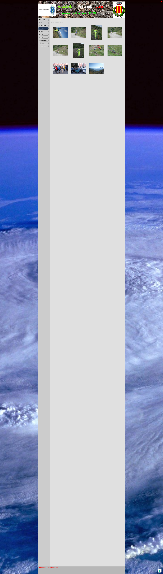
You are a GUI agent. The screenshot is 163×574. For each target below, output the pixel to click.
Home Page (42, 19)
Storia (40, 22)
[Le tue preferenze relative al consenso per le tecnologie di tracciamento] (159, 570)
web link (41, 43)
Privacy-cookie (43, 46)
